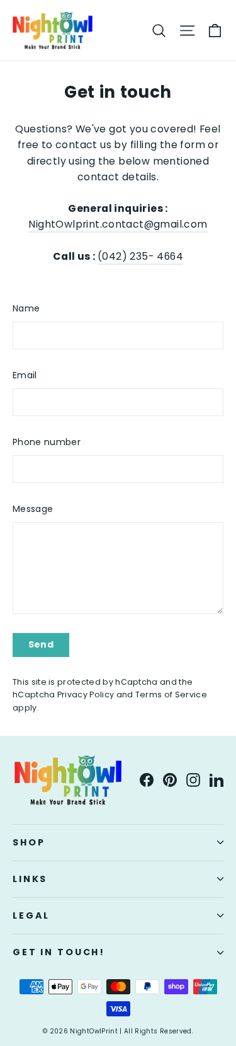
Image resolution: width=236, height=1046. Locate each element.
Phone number (47, 442)
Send (40, 644)
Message (33, 509)
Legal (31, 915)
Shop (29, 842)
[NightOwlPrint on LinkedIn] (216, 779)
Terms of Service (171, 694)
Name (26, 308)
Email (25, 375)
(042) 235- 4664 (140, 256)
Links (30, 879)
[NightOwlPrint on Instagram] (193, 779)
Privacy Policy (85, 694)
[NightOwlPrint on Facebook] (147, 779)
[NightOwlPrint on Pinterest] (170, 779)
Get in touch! (59, 952)
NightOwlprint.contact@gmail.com (117, 224)
